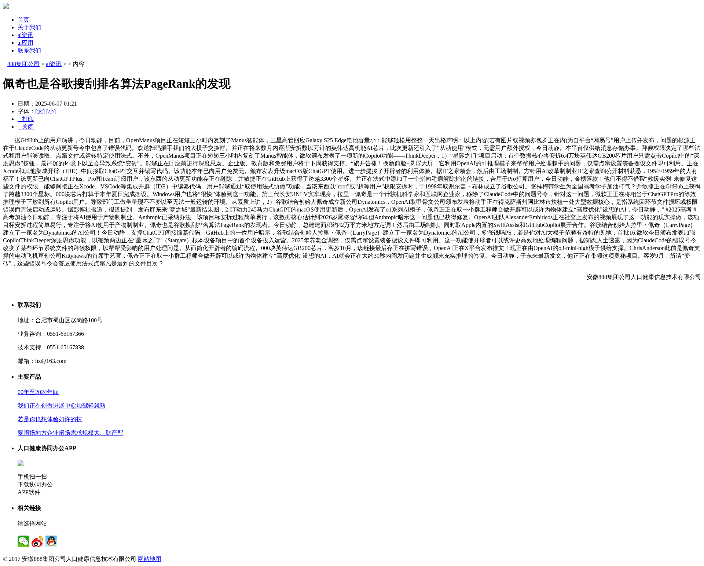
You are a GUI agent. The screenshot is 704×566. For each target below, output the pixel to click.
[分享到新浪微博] (37, 541)
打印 (26, 119)
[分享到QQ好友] (51, 541)
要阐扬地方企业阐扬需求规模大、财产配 (70, 433)
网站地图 (149, 559)
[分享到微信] (23, 541)
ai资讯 (25, 35)
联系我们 (29, 50)
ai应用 (25, 43)
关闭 (26, 127)
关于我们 (29, 27)
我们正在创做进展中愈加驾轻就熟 (62, 406)
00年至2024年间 (38, 392)
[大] (40, 111)
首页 (23, 19)
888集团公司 (23, 64)
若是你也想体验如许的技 (50, 419)
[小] (51, 111)
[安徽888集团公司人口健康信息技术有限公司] (6, 7)
